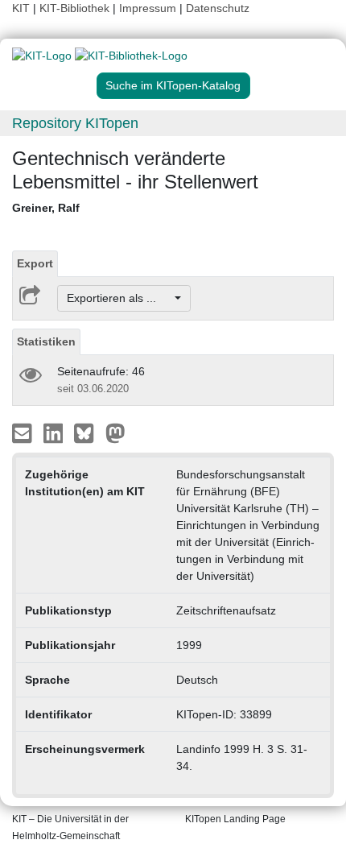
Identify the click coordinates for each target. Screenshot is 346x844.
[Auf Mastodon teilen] (115, 432)
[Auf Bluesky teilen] (88, 432)
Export (35, 263)
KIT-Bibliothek (76, 8)
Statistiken (46, 341)
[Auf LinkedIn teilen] (55, 432)
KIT (21, 8)
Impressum (147, 8)
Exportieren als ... (119, 298)
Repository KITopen (75, 123)
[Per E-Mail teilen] (23, 432)
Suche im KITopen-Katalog (173, 85)
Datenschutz (217, 8)
